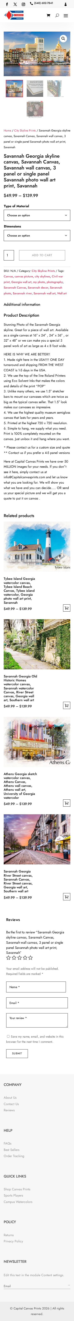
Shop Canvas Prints (17, 1189)
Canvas (8, 276)
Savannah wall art (45, 293)
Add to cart (42, 255)
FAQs (7, 1143)
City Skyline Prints (25, 130)
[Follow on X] (15, 4)
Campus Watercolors (18, 1201)
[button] (63, 38)
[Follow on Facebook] (7, 4)
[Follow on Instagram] (23, 4)
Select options (66, 608)
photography (55, 282)
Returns (9, 1235)
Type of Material (16, 206)
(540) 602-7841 (43, 3)
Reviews (9, 1110)
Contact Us (11, 1104)
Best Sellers (11, 1149)
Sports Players (13, 1195)
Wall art (62, 293)
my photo (39, 282)
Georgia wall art (21, 282)
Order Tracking (14, 1156)
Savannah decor (38, 287)
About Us (10, 1097)
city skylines (42, 276)
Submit (17, 1053)
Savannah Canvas (15, 287)
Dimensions (12, 226)
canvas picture (24, 276)
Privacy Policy (13, 1241)
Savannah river (22, 293)
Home (7, 130)
